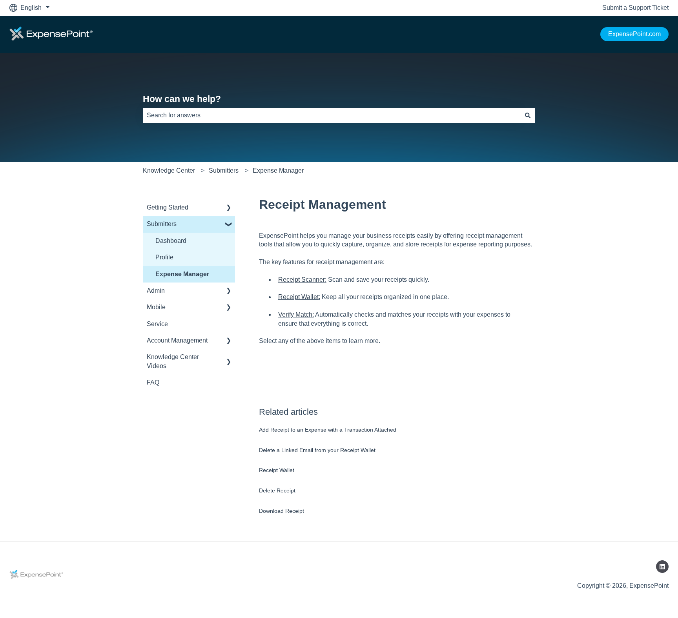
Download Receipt (281, 511)
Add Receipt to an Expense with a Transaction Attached (327, 430)
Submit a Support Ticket (635, 7)
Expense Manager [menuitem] (182, 274)
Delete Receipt (277, 490)
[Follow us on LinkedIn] (662, 566)
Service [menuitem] (157, 324)
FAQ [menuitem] (153, 382)
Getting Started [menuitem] (167, 207)
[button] (228, 208)
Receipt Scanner (301, 279)
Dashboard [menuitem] (170, 240)
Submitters (224, 170)
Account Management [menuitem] (177, 340)
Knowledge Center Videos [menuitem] (173, 361)
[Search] (527, 115)
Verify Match (295, 314)
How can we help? (182, 99)
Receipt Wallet (298, 297)
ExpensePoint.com (634, 34)
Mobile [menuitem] (156, 307)
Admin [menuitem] (156, 290)
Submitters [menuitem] (162, 224)
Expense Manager (278, 170)
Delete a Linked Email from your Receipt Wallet (317, 450)
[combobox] (331, 115)
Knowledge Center (169, 170)
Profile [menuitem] (164, 257)
